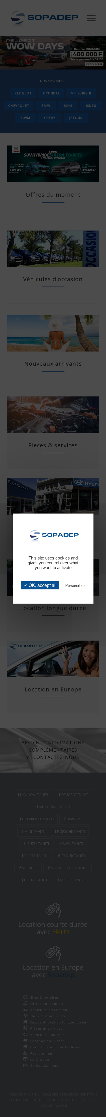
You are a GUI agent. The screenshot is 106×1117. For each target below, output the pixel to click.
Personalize (75, 585)
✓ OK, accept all (40, 585)
